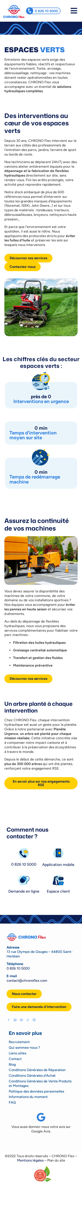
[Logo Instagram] (34, 1020)
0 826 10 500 (17, 968)
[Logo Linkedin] (15, 1020)
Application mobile (58, 864)
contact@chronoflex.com (27, 980)
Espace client (58, 891)
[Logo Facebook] (9, 1020)
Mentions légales (30, 1160)
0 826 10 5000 (46, 11)
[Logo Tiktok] (28, 1020)
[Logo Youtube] (21, 1020)
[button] (39, 1007)
